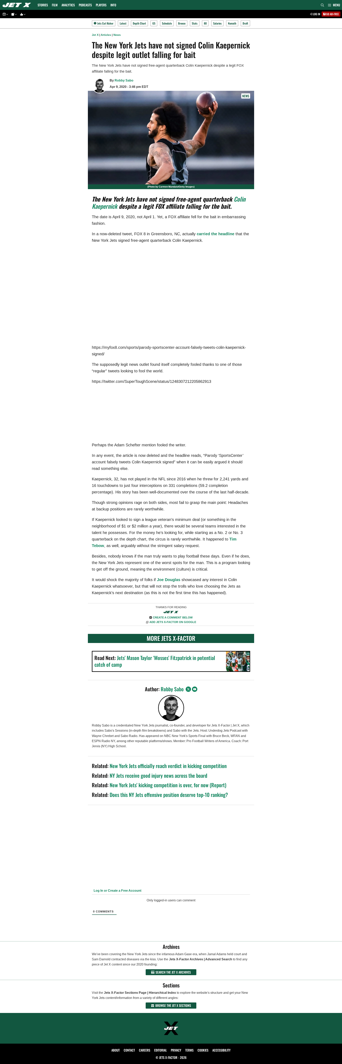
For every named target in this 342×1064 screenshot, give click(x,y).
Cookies (203, 1050)
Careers (144, 1050)
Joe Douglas (168, 580)
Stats (195, 23)
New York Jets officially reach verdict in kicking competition (168, 766)
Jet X (95, 34)
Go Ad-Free (332, 14)
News (117, 34)
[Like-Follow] (22, 14)
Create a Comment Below (173, 617)
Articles (106, 34)
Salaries (217, 23)
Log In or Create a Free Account (117, 890)
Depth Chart (139, 23)
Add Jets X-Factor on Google (172, 622)
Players (101, 5)
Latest (123, 23)
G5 (153, 23)
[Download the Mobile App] (5, 14)
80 (205, 23)
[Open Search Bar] (322, 5)
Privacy (176, 1050)
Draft (245, 23)
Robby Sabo (124, 80)
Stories (43, 5)
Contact (129, 1050)
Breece (181, 23)
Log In (316, 14)
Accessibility (221, 1050)
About (115, 1050)
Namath (232, 23)
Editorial (160, 1050)
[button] (334, 5)
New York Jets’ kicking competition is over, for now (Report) (168, 785)
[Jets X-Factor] (18, 5)
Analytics (68, 5)
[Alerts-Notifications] (13, 14)
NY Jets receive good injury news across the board (158, 775)
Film (55, 5)
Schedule (167, 23)
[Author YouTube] (194, 689)
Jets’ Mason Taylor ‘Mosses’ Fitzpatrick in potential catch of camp (154, 661)
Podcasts (85, 5)
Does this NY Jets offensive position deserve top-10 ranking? (169, 794)
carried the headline (215, 234)
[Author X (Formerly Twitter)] (188, 689)
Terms (189, 1050)
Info (113, 5)
